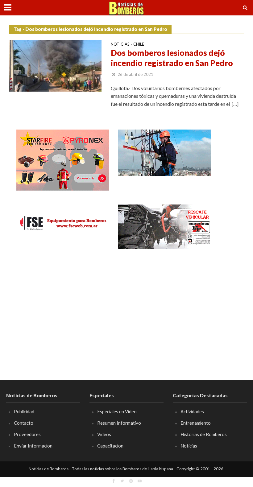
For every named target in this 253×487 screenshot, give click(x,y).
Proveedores (27, 434)
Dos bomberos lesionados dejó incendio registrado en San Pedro (172, 58)
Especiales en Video (117, 411)
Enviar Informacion (33, 445)
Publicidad (24, 411)
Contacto (23, 423)
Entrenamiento (195, 423)
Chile (138, 44)
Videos (104, 434)
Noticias (120, 44)
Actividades (192, 411)
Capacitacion (110, 445)
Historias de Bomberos (203, 434)
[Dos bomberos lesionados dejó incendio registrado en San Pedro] (55, 65)
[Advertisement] (62, 300)
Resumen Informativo (119, 423)
